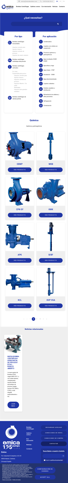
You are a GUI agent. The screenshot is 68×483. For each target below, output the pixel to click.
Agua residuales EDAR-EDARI (50, 60)
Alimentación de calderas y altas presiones (51, 95)
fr (60, 1)
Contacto (62, 6)
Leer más (13, 405)
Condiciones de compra (54, 438)
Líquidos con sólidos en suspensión (50, 47)
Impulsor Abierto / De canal (20, 84)
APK (20, 255)
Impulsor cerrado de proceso (18, 52)
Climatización (47, 105)
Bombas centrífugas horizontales (18, 42)
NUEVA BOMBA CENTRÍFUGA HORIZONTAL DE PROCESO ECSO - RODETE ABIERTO (13, 362)
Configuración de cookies (45, 470)
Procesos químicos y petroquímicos (50, 53)
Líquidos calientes (49, 83)
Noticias (55, 6)
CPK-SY (19, 209)
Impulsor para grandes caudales (20, 90)
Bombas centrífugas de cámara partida (19, 98)
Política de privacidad (6, 479)
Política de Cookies (17, 479)
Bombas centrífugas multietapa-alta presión (19, 60)
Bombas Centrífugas (22, 6)
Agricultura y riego (49, 65)
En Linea (14, 71)
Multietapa (17, 87)
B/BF (51, 255)
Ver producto (20, 169)
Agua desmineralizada (50, 79)
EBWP (20, 164)
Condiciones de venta (53, 432)
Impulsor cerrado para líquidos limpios (18, 48)
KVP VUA (51, 300)
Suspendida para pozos (19, 73)
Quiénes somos (35, 6)
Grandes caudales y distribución (49, 89)
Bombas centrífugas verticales (18, 67)
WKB (51, 164)
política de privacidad (57, 460)
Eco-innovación (46, 6)
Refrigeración (47, 101)
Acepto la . (54, 460)
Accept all (45, 477)
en (64, 1)
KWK (51, 209)
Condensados (48, 41)
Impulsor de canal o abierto (20, 55)
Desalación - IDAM (49, 74)
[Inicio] (8, 7)
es (57, 1)
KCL (20, 300)
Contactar (54, 443)
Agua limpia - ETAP (49, 70)
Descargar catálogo (54, 427)
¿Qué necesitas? (33, 17)
